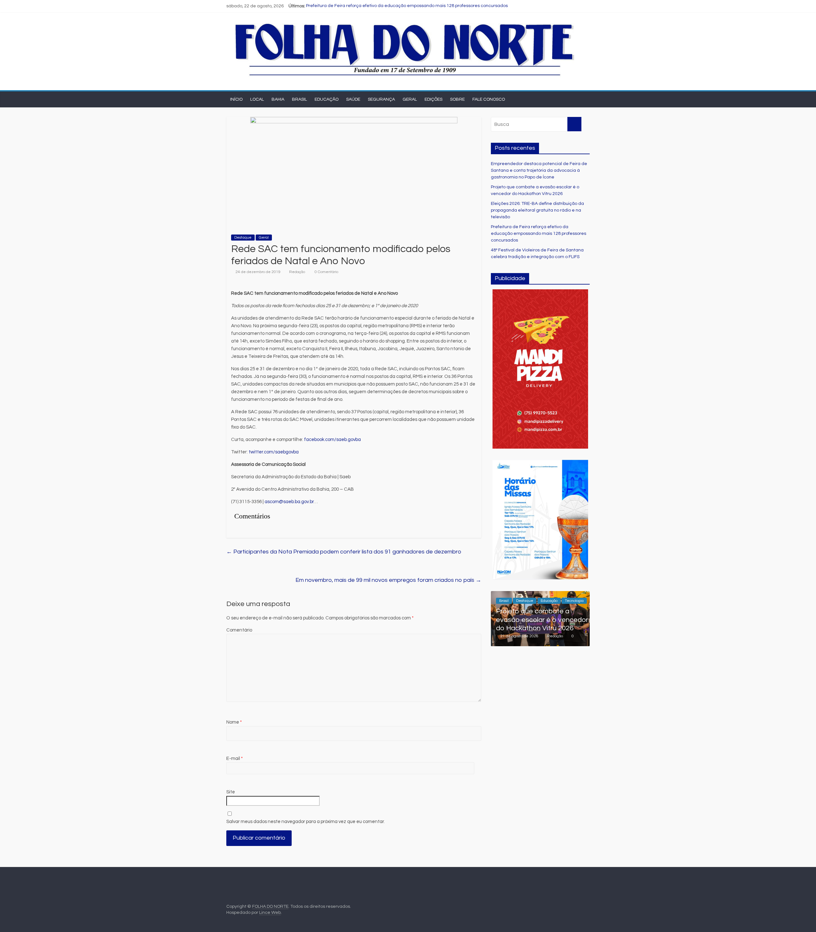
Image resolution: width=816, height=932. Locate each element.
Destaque (242, 237)
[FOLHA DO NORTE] (404, 22)
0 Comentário (326, 272)
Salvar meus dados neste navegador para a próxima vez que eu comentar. (305, 821)
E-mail (234, 758)
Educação (327, 99)
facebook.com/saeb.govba (332, 439)
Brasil (299, 99)
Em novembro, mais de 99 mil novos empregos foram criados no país (388, 580)
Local (257, 99)
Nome (234, 722)
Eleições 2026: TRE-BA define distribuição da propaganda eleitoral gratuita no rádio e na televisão (537, 210)
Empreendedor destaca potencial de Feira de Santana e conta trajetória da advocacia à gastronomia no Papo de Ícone (539, 170)
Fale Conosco (488, 99)
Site (230, 792)
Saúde (353, 99)
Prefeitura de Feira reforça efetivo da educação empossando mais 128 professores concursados (407, 6)
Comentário (239, 630)
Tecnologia (574, 601)
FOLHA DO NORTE (270, 906)
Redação (297, 272)
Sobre (457, 99)
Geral (410, 99)
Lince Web (270, 912)
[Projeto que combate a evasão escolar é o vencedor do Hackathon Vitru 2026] (540, 594)
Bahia (278, 99)
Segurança (381, 99)
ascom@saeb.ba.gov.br (289, 501)
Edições (433, 99)
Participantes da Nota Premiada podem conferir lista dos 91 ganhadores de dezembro (343, 552)
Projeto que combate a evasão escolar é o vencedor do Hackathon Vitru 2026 (542, 620)
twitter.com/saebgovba (274, 452)
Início (236, 99)
